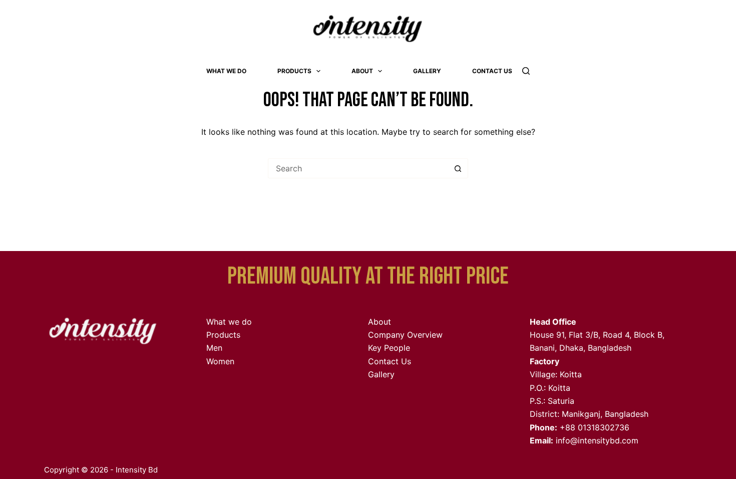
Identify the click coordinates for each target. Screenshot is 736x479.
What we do (226, 71)
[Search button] (458, 168)
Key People (389, 348)
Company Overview (405, 335)
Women (220, 361)
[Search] (526, 71)
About (362, 71)
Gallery (427, 71)
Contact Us (492, 71)
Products (294, 71)
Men (214, 348)
